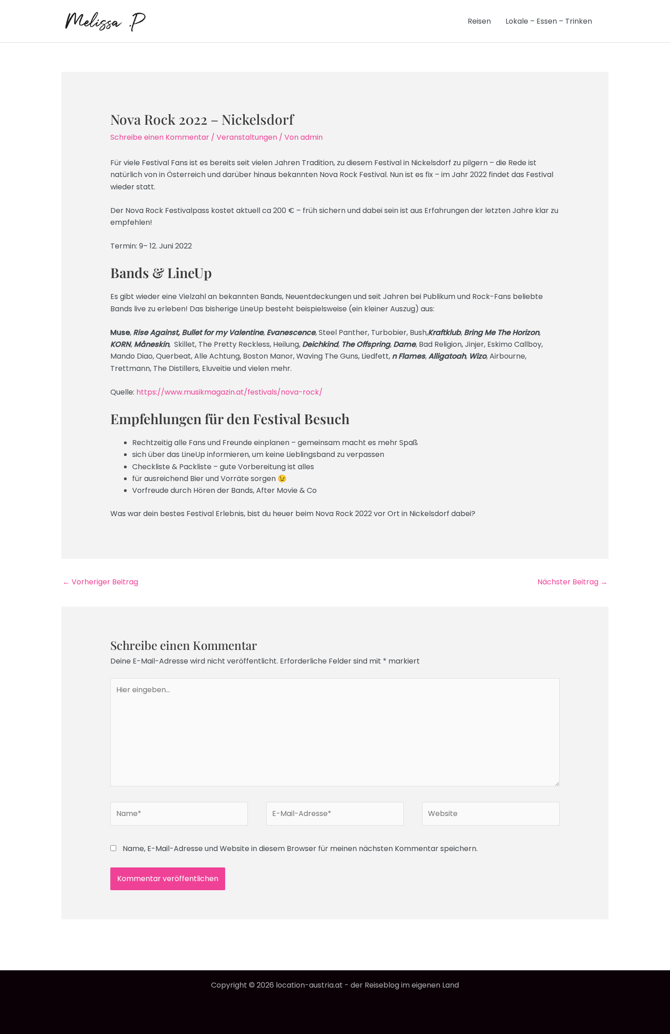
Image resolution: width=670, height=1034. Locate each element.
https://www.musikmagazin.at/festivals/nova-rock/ (229, 392)
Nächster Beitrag (572, 582)
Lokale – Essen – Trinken (548, 21)
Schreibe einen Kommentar (159, 137)
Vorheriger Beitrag (100, 582)
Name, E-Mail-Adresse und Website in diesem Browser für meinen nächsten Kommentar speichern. (300, 848)
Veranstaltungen (246, 137)
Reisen (479, 21)
